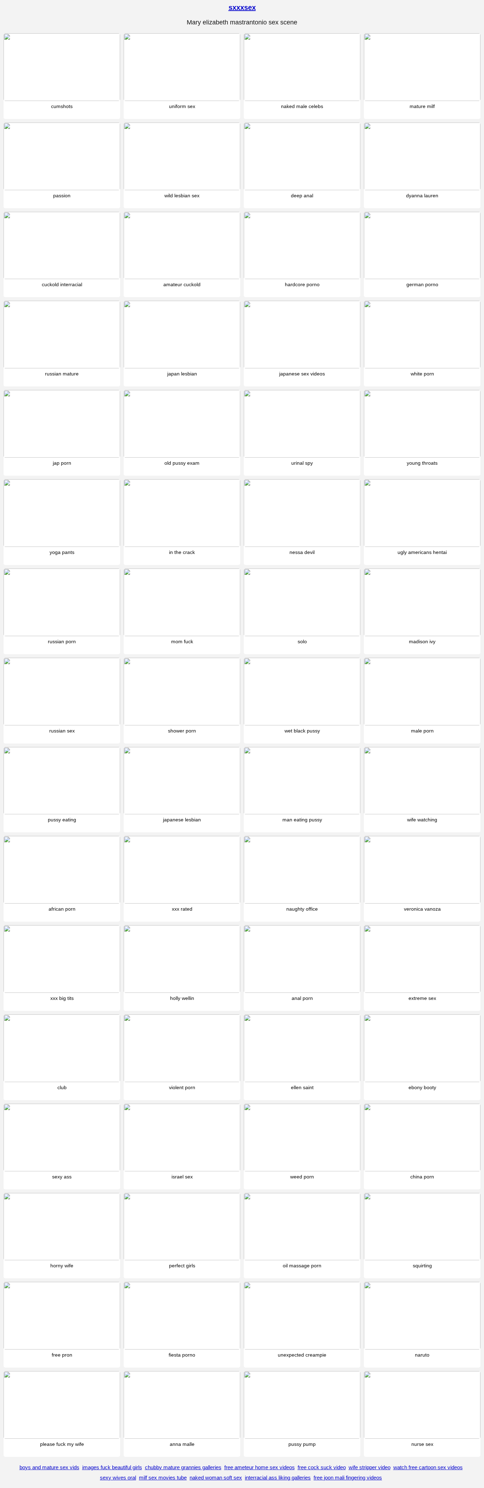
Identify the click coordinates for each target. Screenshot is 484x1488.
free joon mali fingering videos (348, 1478)
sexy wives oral (118, 1478)
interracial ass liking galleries (278, 1478)
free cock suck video (322, 1467)
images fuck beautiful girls (112, 1467)
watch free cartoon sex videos (428, 1467)
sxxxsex (242, 7)
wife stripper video (369, 1467)
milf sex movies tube (163, 1478)
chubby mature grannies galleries (183, 1467)
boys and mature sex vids (49, 1467)
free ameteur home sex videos (259, 1467)
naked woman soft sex (216, 1478)
